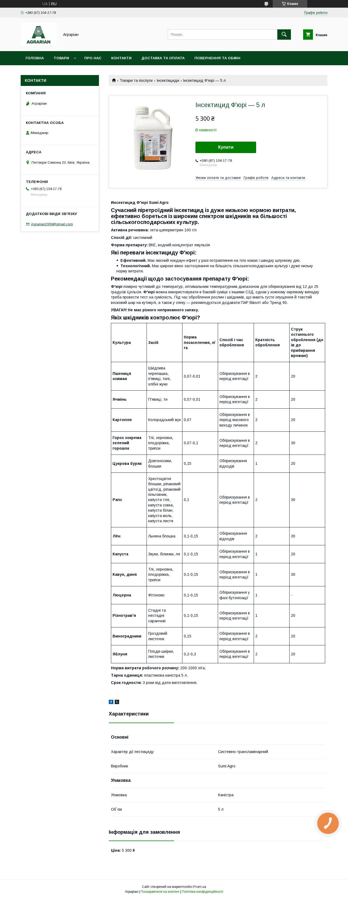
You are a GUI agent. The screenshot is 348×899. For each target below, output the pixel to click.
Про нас (92, 58)
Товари (61, 58)
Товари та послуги (136, 80)
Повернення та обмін (217, 58)
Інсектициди (168, 80)
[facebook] (111, 703)
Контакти (121, 58)
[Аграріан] (39, 44)
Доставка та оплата (163, 58)
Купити (226, 147)
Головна (35, 58)
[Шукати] (284, 34)
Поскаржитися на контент (160, 892)
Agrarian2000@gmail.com (52, 224)
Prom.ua (199, 887)
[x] (117, 703)
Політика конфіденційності (202, 892)
